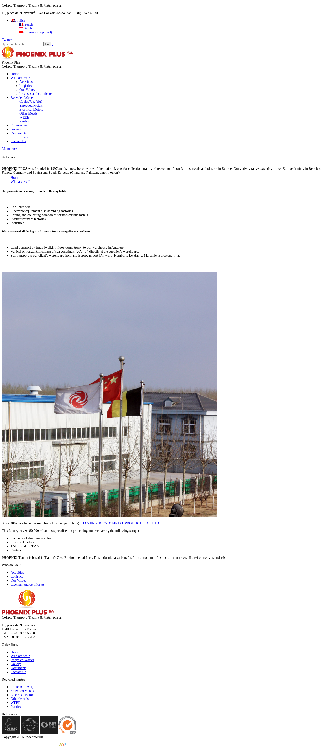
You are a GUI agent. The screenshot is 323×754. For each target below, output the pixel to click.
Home (15, 177)
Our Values (18, 580)
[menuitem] (18, 20)
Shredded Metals (22, 691)
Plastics (16, 706)
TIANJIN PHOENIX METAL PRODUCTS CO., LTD (120, 523)
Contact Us (18, 672)
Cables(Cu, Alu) (22, 687)
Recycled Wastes (22, 660)
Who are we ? (20, 181)
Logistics (17, 576)
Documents (18, 668)
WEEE (15, 703)
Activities (17, 572)
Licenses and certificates (27, 584)
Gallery (16, 664)
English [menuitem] (20, 20)
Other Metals (20, 699)
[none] (166, 26)
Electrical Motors (22, 695)
